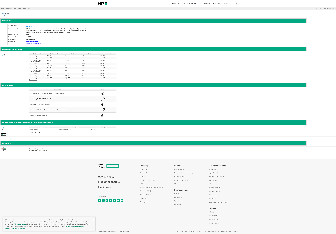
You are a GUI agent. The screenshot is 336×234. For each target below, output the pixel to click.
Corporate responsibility (148, 180)
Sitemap (235, 231)
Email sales (104, 187)
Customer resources (217, 165)
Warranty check (179, 184)
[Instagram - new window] (107, 200)
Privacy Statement (20, 224)
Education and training (216, 176)
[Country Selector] (237, 3)
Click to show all (33, 80)
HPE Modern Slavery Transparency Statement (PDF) (151, 189)
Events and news (181, 190)
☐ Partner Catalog (321, 8)
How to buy (104, 176)
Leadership (143, 198)
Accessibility (144, 173)
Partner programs (214, 223)
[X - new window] (103, 200)
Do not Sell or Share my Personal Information (218, 231)
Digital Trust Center (215, 173)
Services (207, 3)
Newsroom (178, 204)
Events (176, 193)
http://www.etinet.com (32, 41)
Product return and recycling (183, 173)
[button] (93, 220)
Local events (178, 201)
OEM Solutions (179, 169)
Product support (107, 181)
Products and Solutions (192, 3)
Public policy (144, 202)
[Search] (233, 3)
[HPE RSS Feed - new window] (122, 200)
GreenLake (176, 3)
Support (227, 3)
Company (216, 3)
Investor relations (146, 194)
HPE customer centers (216, 195)
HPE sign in (212, 198)
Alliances (212, 212)
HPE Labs (143, 184)
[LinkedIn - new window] (99, 200)
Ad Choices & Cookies (197, 231)
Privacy (177, 231)
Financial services (214, 187)
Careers (142, 176)
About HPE (143, 169)
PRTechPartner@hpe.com (36, 150)
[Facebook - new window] (114, 200)
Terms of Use (185, 231)
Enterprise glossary (215, 184)
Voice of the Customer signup (218, 202)
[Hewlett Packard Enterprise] (102, 3)
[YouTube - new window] (118, 200)
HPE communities (214, 191)
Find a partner (213, 219)
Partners (212, 208)
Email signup (213, 180)
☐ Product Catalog (330, 8)
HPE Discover (178, 197)
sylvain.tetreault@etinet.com (33, 43)
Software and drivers (181, 180)
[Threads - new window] (110, 200)
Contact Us (212, 169)
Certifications (213, 215)
